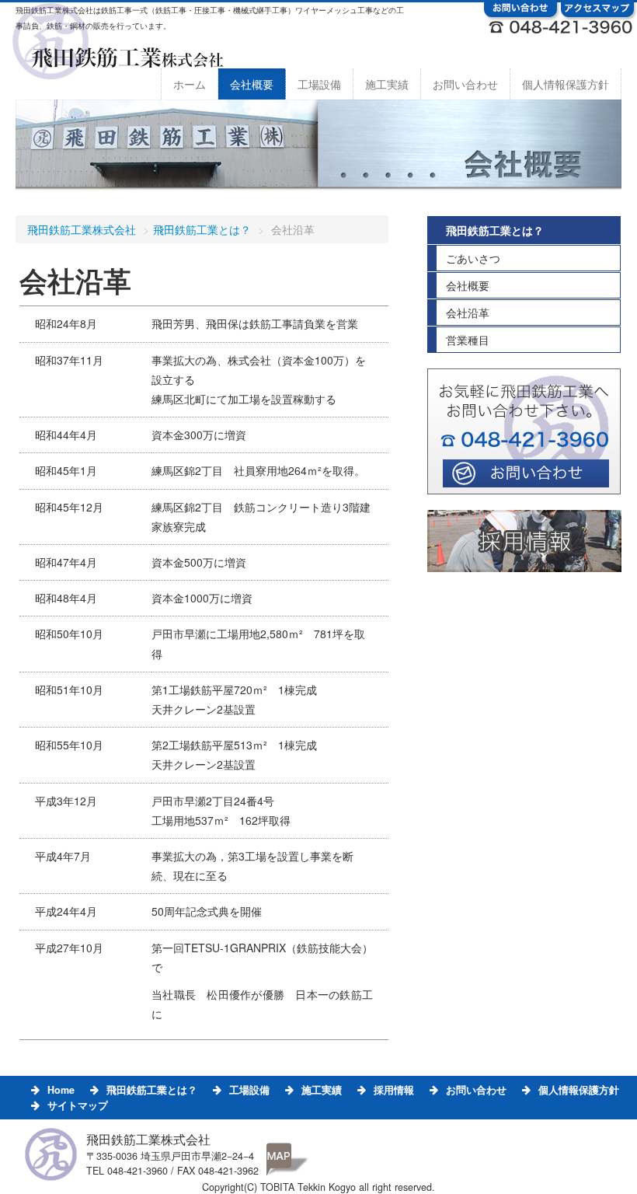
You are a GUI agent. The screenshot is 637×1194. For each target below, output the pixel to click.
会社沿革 (467, 312)
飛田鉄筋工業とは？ (202, 229)
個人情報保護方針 (565, 84)
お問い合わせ (465, 84)
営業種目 (467, 339)
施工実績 (387, 84)
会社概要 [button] (251, 84)
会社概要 (467, 285)
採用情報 (394, 1090)
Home (61, 1090)
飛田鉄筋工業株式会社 (81, 229)
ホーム (189, 84)
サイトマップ (77, 1105)
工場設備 (319, 84)
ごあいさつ (473, 258)
